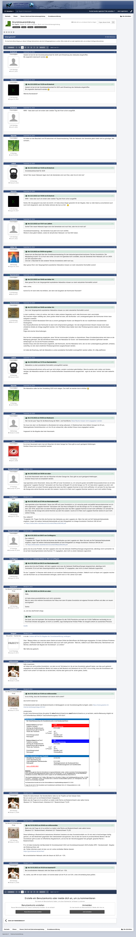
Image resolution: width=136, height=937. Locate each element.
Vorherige (11, 47)
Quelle (25, 626)
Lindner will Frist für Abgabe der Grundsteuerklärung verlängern (50, 636)
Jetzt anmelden (87, 912)
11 (113, 22)
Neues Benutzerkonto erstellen (33, 912)
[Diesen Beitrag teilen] (114, 52)
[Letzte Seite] (47, 47)
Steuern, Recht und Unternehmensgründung (46, 24)
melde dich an (68, 41)
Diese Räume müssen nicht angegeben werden (86, 421)
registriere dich (79, 41)
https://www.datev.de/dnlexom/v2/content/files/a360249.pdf (46, 523)
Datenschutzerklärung (17, 934)
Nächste (42, 47)
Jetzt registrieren (122, 11)
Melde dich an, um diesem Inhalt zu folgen (84, 22)
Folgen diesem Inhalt (104, 22)
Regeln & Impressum (24, 11)
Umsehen (9, 11)
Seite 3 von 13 (54, 47)
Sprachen (5, 934)
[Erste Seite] (5, 47)
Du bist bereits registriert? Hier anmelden (101, 11)
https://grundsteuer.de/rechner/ (33, 851)
